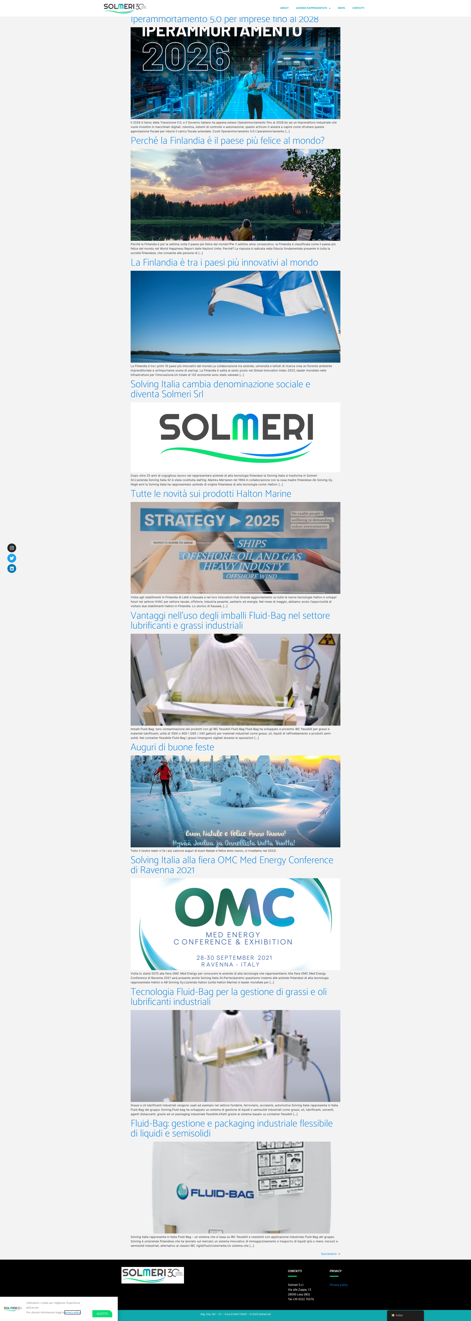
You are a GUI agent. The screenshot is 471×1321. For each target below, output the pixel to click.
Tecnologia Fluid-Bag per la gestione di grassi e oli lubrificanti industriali (229, 997)
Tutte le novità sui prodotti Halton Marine (211, 494)
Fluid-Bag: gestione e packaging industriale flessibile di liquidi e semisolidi (232, 1129)
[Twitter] (11, 558)
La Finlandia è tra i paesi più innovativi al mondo (224, 263)
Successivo (330, 1254)
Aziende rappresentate (311, 8)
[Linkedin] (11, 568)
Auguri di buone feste (172, 747)
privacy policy (72, 1312)
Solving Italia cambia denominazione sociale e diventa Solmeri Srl (220, 389)
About (284, 8)
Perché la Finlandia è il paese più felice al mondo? (228, 141)
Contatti (358, 8)
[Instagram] (11, 548)
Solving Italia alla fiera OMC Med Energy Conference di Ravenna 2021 (232, 865)
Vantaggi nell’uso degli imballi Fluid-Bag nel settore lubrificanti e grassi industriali (230, 621)
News (341, 8)
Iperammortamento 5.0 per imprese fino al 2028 (225, 19)
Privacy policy (339, 1285)
